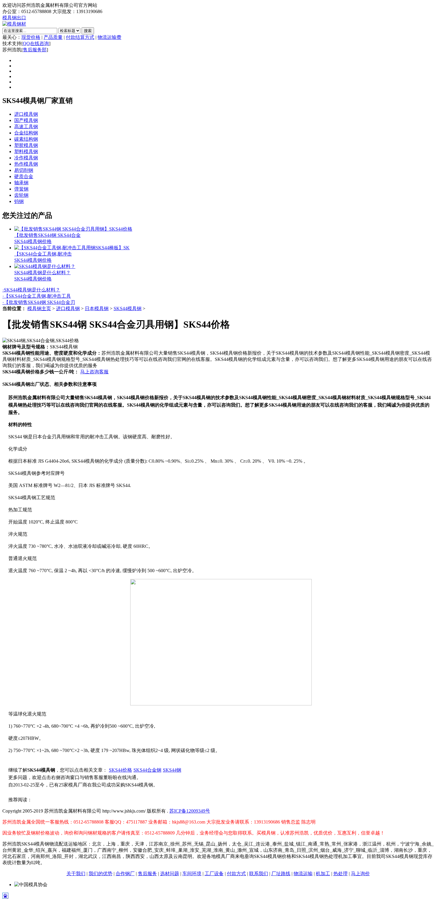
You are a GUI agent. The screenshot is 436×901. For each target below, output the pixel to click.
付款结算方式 (80, 37)
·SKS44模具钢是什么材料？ (31, 289)
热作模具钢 (26, 163)
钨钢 (19, 201)
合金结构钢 (26, 132)
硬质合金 (23, 176)
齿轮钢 (21, 195)
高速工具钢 (26, 126)
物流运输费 (109, 37)
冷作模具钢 (26, 157)
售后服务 (147, 873)
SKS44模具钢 (127, 308)
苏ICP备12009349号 (189, 810)
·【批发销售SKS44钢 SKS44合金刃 (38, 302)
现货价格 (30, 37)
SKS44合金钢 (147, 769)
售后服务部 (35, 49)
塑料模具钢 (26, 151)
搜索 (88, 30)
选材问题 (169, 873)
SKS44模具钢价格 (33, 241)
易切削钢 (23, 170)
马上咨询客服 (94, 371)
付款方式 (236, 873)
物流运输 (303, 873)
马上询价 (360, 873)
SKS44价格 (120, 769)
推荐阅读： (20, 799)
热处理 (340, 873)
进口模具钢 (26, 114)
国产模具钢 (26, 120)
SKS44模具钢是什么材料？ (42, 272)
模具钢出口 (14, 17)
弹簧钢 (21, 188)
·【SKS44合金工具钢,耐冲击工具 (36, 296)
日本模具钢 (97, 308)
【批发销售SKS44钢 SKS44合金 (47, 235)
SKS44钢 (172, 769)
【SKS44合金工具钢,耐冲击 (43, 253)
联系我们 (258, 873)
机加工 (323, 873)
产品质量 (53, 37)
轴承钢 (21, 182)
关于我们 (75, 873)
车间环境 (191, 873)
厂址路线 (280, 873)
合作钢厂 (125, 873)
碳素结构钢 (26, 139)
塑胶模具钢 (26, 145)
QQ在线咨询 (36, 43)
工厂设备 (214, 873)
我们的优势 (100, 873)
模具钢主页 (39, 308)
